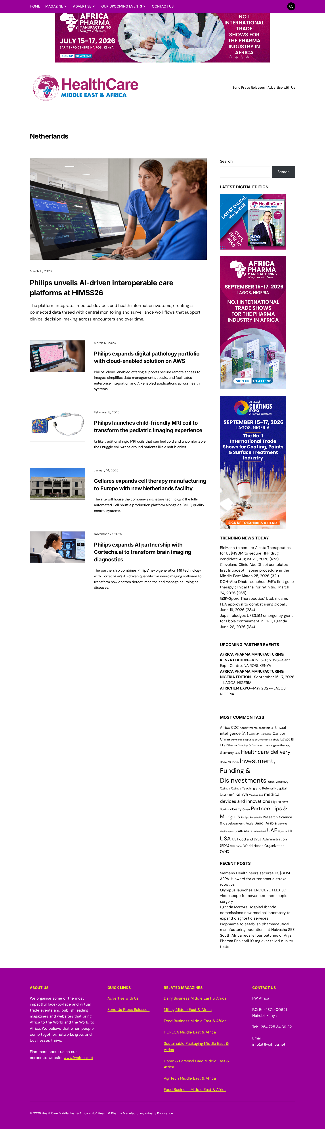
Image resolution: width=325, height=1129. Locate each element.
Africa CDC (229, 727)
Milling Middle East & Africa (188, 1009)
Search (226, 161)
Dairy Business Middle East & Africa (195, 998)
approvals (264, 728)
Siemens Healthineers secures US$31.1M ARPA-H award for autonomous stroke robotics (255, 879)
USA (225, 838)
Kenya (241, 794)
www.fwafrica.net (78, 1057)
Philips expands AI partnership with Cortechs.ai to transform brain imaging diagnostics (142, 552)
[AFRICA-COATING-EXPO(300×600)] (253, 525)
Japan (271, 781)
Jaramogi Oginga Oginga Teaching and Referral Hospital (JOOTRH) (254, 788)
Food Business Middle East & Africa (195, 1089)
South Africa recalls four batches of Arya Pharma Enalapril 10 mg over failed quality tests (256, 941)
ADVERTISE (82, 6)
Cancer (279, 733)
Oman (246, 809)
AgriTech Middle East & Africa (190, 1078)
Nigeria (276, 802)
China (225, 739)
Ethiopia (231, 745)
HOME (35, 6)
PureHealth (256, 817)
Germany (227, 752)
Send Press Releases (248, 87)
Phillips (245, 817)
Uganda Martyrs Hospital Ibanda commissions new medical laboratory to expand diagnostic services (255, 912)
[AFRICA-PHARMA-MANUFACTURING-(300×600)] (253, 386)
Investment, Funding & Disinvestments (247, 771)
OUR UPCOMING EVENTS (121, 6)
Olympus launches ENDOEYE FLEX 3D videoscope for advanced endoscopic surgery (253, 896)
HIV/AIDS (225, 762)
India (235, 762)
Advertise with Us (281, 87)
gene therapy (281, 745)
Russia (250, 823)
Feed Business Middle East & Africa (195, 1020)
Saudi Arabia (266, 823)
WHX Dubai (236, 846)
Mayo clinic (256, 795)
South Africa (243, 831)
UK (290, 831)
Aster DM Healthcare (260, 733)
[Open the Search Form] (291, 6)
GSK (237, 753)
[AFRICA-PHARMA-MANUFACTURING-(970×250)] (162, 60)
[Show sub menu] (65, 6)
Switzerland (259, 831)
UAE (272, 830)
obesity (235, 809)
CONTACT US (163, 6)
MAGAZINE (54, 6)
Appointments (249, 728)
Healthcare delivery (266, 752)
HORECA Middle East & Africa (190, 1032)
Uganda (282, 831)
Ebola (276, 739)
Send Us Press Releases (128, 1009)
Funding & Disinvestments (255, 745)
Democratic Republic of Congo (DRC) (251, 739)
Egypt (285, 739)
